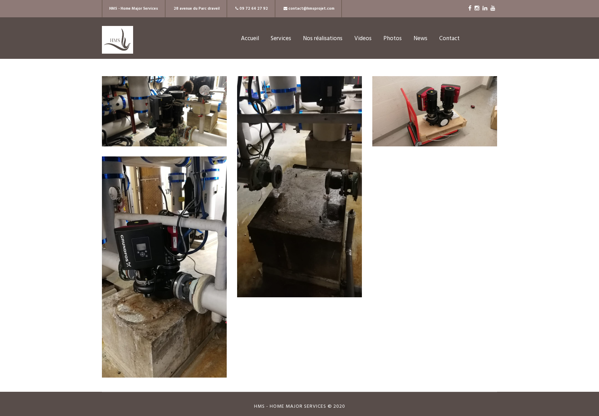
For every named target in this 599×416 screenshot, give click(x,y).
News (420, 38)
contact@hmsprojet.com (311, 9)
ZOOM (164, 116)
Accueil (250, 38)
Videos (363, 38)
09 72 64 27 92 (253, 9)
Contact (449, 38)
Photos (392, 38)
